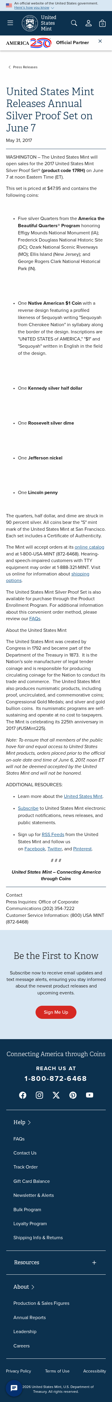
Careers (21, 1345)
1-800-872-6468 (56, 1078)
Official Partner (70, 42)
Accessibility (94, 1371)
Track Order (25, 1166)
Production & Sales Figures (41, 1303)
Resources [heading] (26, 1262)
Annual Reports (29, 1317)
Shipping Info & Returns (38, 1237)
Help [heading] (20, 1122)
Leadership (24, 1331)
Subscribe (28, 808)
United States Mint (83, 796)
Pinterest (82, 848)
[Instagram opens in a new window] (39, 1095)
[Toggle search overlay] (74, 23)
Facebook (34, 848)
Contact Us (24, 1152)
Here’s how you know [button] (31, 7)
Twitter (54, 848)
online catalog (89, 547)
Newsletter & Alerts (33, 1195)
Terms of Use (57, 1371)
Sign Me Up (56, 1012)
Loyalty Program (30, 1223)
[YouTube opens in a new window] (89, 1095)
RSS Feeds (53, 834)
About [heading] (21, 1287)
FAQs (34, 618)
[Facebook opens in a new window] (22, 1095)
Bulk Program (27, 1209)
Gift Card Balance (31, 1181)
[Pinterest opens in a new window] (72, 1095)
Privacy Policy (18, 1371)
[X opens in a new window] (56, 1095)
